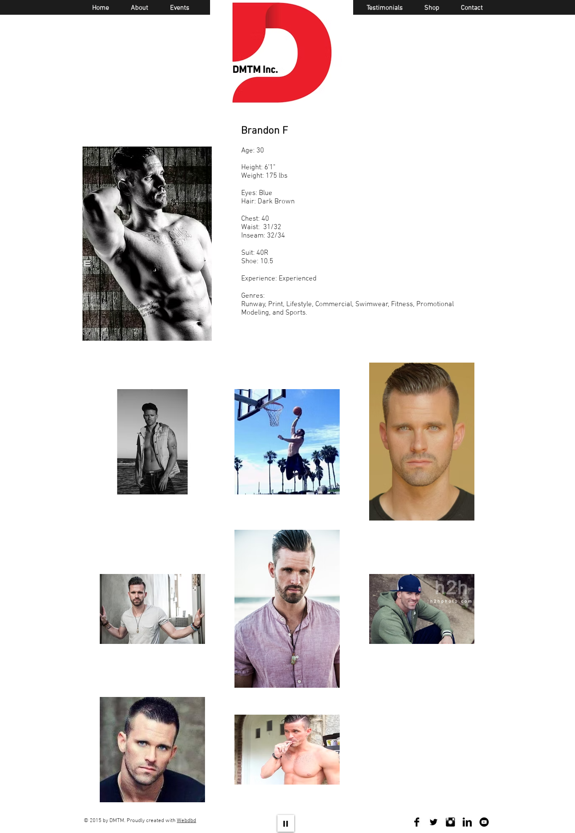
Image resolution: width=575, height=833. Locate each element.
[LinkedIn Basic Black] (467, 822)
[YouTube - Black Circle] (484, 822)
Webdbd (186, 820)
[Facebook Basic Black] (416, 822)
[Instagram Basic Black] (450, 822)
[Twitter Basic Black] (433, 822)
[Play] (285, 823)
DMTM (116, 820)
